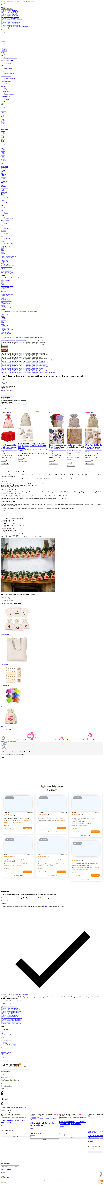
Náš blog (3, 3)
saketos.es (17, 1022)
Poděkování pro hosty (6, 299)
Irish (14, 21)
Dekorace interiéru (5, 258)
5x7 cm (2, 113)
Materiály (3, 193)
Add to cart (15, 1136)
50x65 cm (3, 157)
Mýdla (2, 324)
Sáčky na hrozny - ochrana (7, 272)
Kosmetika (3, 318)
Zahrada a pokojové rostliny (7, 265)
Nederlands (19, 19)
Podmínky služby (5, 1029)
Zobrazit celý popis (5, 510)
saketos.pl (16, 1008)
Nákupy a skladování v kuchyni (8, 256)
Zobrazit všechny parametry (7, 390)
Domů (2, 340)
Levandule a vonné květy (7, 254)
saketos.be (16, 1012)
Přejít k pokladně (5, 1177)
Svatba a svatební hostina (7, 294)
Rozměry (3, 103)
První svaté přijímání (6, 292)
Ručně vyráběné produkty (7, 330)
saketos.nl (19, 1018)
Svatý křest (3, 291)
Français (17, 17)
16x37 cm (3, 139)
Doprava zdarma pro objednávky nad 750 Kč (13, 1)
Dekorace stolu (4, 260)
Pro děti (2, 252)
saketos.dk (18, 1023)
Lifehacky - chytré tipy (6, 267)
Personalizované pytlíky (6, 1034)
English (17, 13)
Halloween (3, 298)
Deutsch (17, 11)
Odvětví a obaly (4, 314)
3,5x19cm (3, 112)
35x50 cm (3, 153)
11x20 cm (3, 131)
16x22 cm (3, 137)
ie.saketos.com (16, 1019)
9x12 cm (3, 119)
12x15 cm (3, 123)
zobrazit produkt (28, 828)
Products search (4, 28)
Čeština (17, 15)
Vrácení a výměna (5, 1053)
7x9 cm (2, 116)
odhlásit (47, 906)
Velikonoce (3, 288)
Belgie (16, 14)
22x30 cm (3, 149)
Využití (2, 247)
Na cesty (3, 268)
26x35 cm (3, 151)
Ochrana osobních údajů (6, 1030)
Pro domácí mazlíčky (6, 271)
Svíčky (2, 322)
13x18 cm (3, 132)
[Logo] (14, 26)
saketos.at (18, 1020)
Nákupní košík (4, 1043)
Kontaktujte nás (4, 1060)
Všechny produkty (5, 261)
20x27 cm (3, 142)
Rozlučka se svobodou (6, 301)
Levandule (3, 320)
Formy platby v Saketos (6, 1052)
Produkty (3, 54)
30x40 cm (3, 152)
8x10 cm (3, 117)
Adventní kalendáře (5, 287)
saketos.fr (17, 1015)
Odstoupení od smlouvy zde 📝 (8, 1045)
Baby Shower (4, 302)
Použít (16, 1166)
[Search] (1, 29)
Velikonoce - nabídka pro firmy (8, 290)
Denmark (18, 25)
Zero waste (3, 269)
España (16, 23)
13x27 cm (3, 133)
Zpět (2, 55)
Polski (15, 10)
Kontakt (2, 5)
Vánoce (2, 284)
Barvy (2, 161)
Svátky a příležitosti (5, 280)
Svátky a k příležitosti (9, 340)
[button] (18, 832)
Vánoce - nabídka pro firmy (7, 286)
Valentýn (3, 305)
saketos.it (17, 1016)
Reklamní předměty (5, 328)
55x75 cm (3, 159)
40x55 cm (3, 155)
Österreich (18, 22)
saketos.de (17, 1009)
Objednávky (4, 1042)
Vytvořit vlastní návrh (6, 273)
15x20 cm (3, 135)
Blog (2, 1033)
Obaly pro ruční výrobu (6, 257)
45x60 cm (3, 156)
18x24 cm (3, 140)
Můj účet (3, 7)
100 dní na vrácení (29, 1)
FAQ (2, 4)
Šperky (2, 321)
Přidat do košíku (6, 396)
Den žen (3, 306)
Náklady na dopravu (5, 1050)
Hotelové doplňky (5, 332)
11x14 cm (3, 122)
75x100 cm (3, 160)
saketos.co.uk (18, 1011)
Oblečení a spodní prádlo (7, 329)
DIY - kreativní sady (5, 264)
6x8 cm (2, 115)
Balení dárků (4, 253)
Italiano (17, 18)
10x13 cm (3, 120)
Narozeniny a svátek (5, 303)
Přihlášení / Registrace (6, 1040)
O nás (2, 1032)
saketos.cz (17, 1014)
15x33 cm (3, 136)
